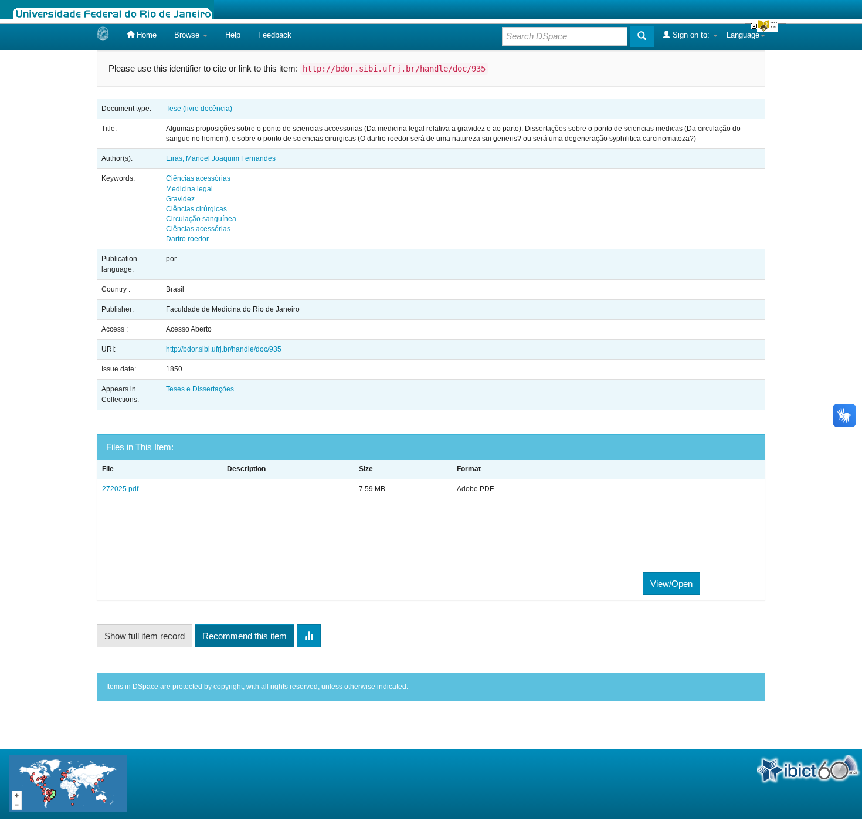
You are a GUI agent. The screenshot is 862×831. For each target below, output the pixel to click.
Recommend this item (244, 636)
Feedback (274, 35)
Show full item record (144, 636)
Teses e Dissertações (200, 389)
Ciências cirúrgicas (196, 209)
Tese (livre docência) (199, 108)
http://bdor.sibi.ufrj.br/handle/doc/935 (223, 349)
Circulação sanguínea (201, 219)
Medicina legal (189, 189)
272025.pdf (120, 489)
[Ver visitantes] (68, 783)
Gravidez (180, 199)
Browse (188, 35)
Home (145, 35)
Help (232, 35)
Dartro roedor (187, 239)
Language (743, 35)
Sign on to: (691, 35)
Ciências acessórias (198, 178)
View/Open (671, 584)
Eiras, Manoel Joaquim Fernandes (221, 158)
